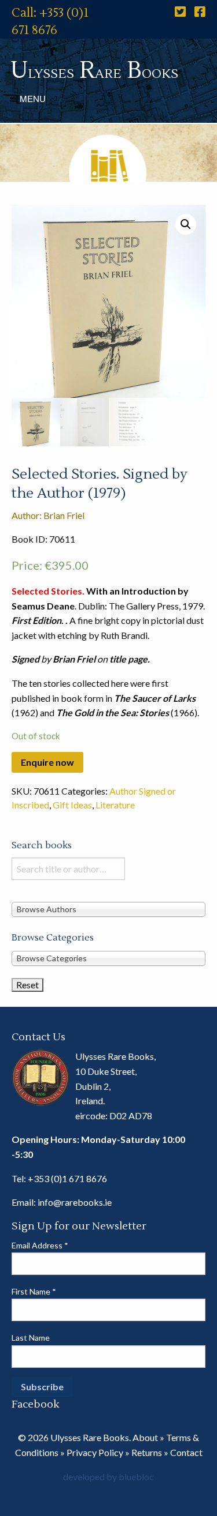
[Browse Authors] (108, 908)
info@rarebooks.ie (75, 1202)
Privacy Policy (95, 1452)
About (145, 1437)
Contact (186, 1452)
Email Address (40, 1245)
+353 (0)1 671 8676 (67, 1178)
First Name (34, 1291)
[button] (185, 224)
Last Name (31, 1337)
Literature (115, 804)
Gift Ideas (72, 804)
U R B (94, 70)
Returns (146, 1452)
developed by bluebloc (108, 1476)
